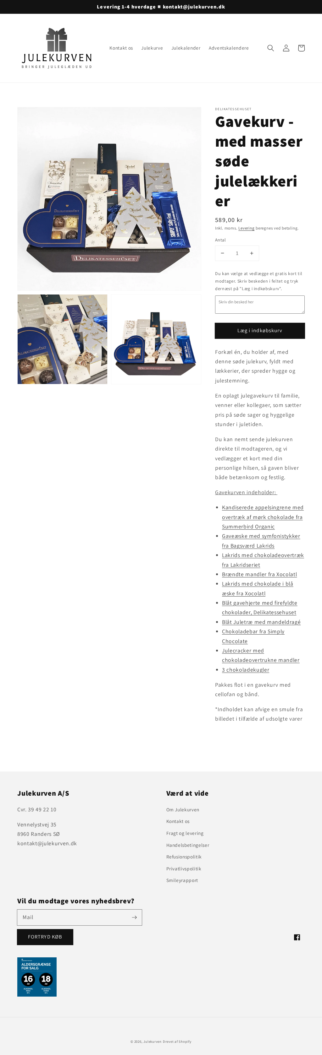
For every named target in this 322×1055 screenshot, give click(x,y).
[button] (270, 48)
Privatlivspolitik (184, 868)
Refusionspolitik (184, 856)
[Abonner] (134, 917)
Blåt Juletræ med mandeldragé (261, 621)
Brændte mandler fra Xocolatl (259, 574)
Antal (220, 240)
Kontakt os (178, 821)
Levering (246, 228)
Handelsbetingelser (187, 845)
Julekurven (152, 1041)
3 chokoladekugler (245, 669)
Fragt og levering (185, 833)
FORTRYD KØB (45, 936)
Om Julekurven (183, 809)
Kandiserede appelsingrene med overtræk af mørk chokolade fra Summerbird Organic (263, 517)
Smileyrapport (182, 880)
